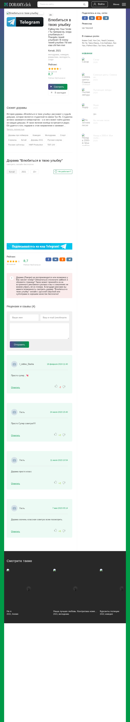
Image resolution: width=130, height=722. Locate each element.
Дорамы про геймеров (18, 135)
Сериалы (12, 140)
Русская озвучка (55, 140)
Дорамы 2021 (37, 140)
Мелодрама (50, 135)
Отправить (19, 344)
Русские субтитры (16, 145)
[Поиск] (84, 4)
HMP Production (36, 145)
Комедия (37, 135)
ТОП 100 (51, 145)
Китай (23, 140)
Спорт (63, 135)
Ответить (15, 387)
